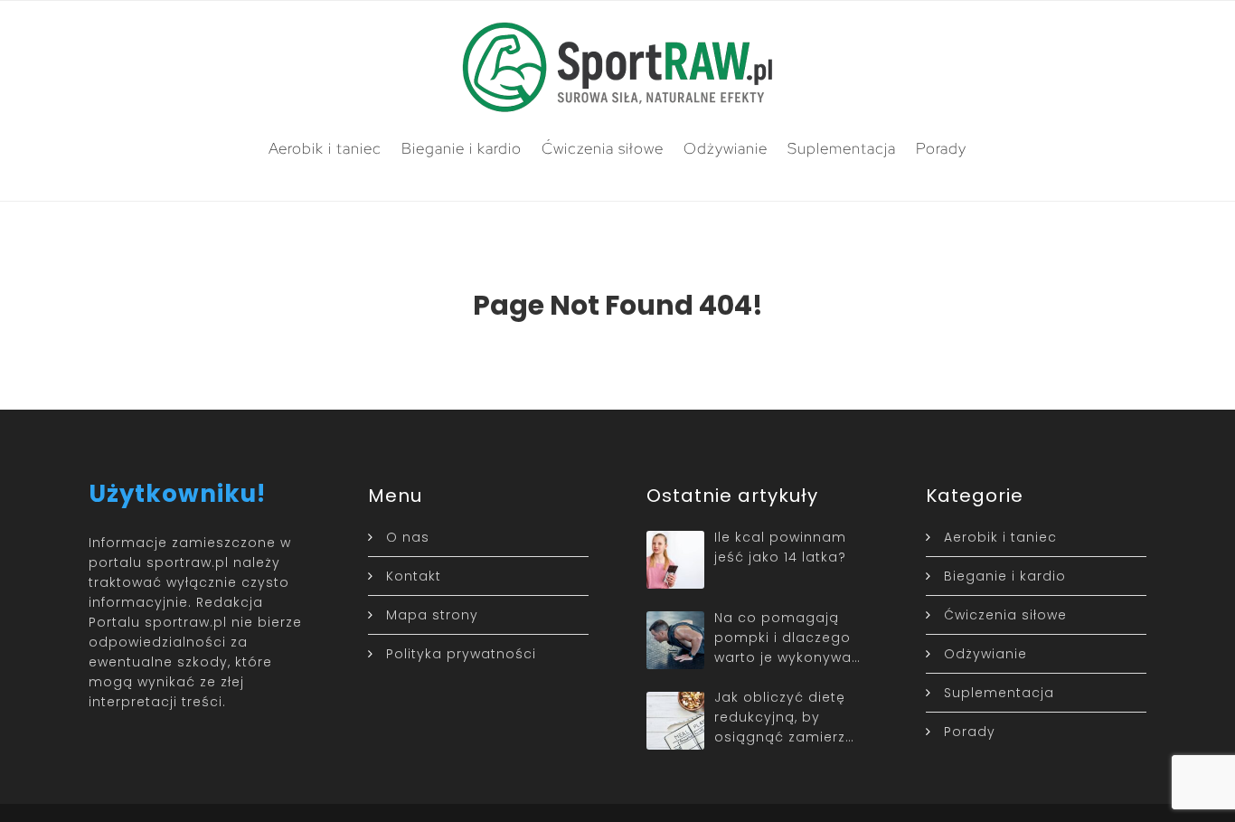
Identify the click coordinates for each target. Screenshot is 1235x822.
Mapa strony (432, 615)
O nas (407, 537)
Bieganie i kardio (461, 148)
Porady (941, 148)
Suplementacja (841, 148)
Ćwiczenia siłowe (603, 148)
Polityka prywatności (461, 654)
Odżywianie (725, 148)
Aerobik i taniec (325, 148)
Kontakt (413, 576)
